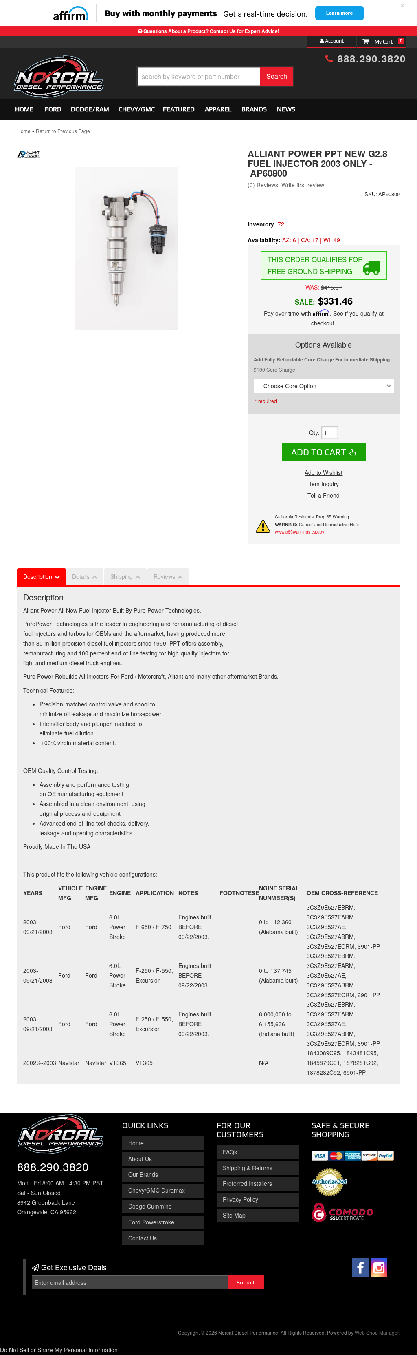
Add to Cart (318, 452)
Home (24, 109)
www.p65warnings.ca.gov (299, 532)
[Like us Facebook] (360, 1267)
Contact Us (142, 1238)
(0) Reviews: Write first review (286, 185)
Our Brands (143, 1174)
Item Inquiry (323, 484)
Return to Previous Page (63, 130)
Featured (179, 109)
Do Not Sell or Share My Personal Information (59, 1350)
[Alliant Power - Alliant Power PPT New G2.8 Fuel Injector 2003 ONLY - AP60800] (28, 157)
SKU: (370, 194)
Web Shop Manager (377, 1332)
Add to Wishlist (323, 472)
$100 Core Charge (274, 369)
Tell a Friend (323, 495)
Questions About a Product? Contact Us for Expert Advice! (211, 31)
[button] (215, 76)
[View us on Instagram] (379, 1267)
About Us (140, 1159)
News (286, 109)
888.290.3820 (370, 58)
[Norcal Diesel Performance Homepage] (58, 62)
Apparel (218, 109)
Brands (254, 109)
